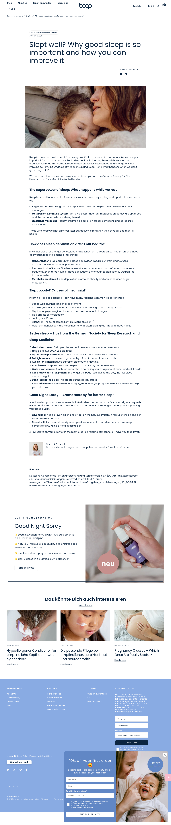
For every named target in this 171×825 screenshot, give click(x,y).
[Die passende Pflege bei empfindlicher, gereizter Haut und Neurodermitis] (85, 625)
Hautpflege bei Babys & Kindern (44, 32)
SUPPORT (93, 689)
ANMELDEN (132, 743)
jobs (9, 705)
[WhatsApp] (121, 73)
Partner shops (54, 693)
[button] (26, 568)
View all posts (85, 605)
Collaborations (54, 697)
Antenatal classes (56, 705)
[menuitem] (11, 3)
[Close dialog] (165, 754)
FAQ (89, 697)
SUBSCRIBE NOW (90, 814)
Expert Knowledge (42, 3)
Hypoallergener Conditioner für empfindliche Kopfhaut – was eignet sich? (31, 654)
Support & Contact (97, 693)
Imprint (10, 756)
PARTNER (52, 689)
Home (9, 16)
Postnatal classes (56, 709)
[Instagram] (16, 770)
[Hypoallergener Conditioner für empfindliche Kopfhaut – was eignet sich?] (32, 625)
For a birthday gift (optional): (77, 791)
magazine (18, 16)
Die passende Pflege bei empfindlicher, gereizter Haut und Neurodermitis (84, 654)
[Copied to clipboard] (127, 73)
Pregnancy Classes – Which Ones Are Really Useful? (136, 652)
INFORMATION (14, 689)
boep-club (62, 3)
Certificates (13, 701)
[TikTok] (29, 770)
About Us (22, 3)
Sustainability (13, 697)
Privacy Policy (21, 756)
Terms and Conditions (41, 756)
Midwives (51, 701)
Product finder (95, 701)
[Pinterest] (22, 770)
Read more (12, 664)
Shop (9, 3)
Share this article (131, 69)
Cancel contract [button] (19, 762)
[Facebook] (10, 770)
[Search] (157, 6)
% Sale (12, 8)
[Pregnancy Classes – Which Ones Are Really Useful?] (139, 625)
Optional (118, 731)
